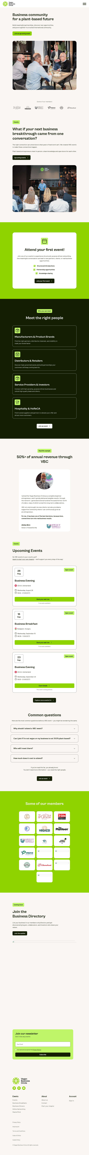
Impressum (16, 1126)
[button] (44, 728)
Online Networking (19, 1109)
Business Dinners (19, 1106)
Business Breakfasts (20, 1103)
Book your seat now (43, 599)
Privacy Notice (37, 1049)
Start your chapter (48, 1106)
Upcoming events (20, 158)
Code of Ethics (17, 1135)
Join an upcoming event (22, 33)
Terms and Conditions (19, 1131)
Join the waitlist (19, 933)
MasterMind (17, 1112)
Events (15, 1100)
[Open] (84, 4)
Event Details (43, 686)
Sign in (71, 1101)
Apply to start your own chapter (23, 559)
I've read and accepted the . (29, 1049)
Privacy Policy (17, 1122)
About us (45, 1100)
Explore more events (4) (43, 700)
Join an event (43, 426)
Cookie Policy (16, 1140)
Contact (44, 1103)
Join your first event (43, 281)
